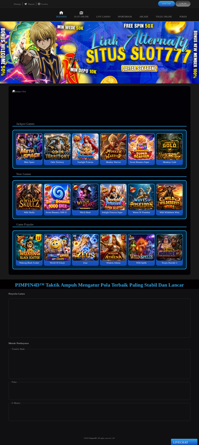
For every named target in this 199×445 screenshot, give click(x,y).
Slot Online (81, 17)
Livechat (44, 4)
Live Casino (103, 17)
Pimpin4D (93, 438)
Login (183, 3)
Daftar (166, 3)
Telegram (31, 4)
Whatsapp (17, 4)
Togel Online (164, 17)
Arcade (143, 17)
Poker (183, 17)
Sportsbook (125, 17)
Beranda (61, 17)
